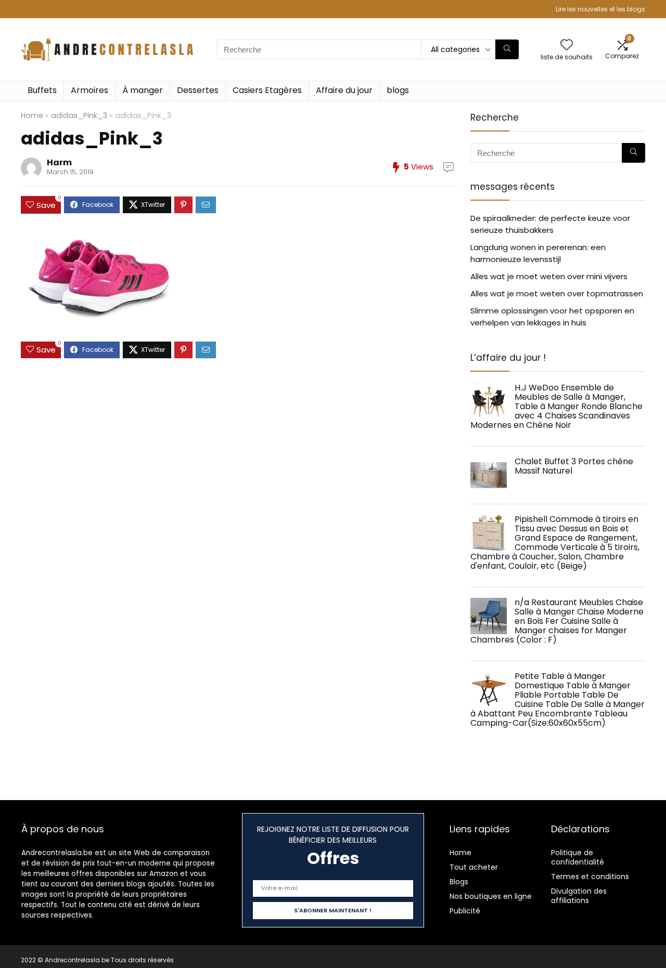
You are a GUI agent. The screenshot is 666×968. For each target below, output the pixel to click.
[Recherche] (507, 49)
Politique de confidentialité (577, 857)
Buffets (42, 90)
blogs (398, 90)
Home (32, 115)
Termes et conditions (590, 876)
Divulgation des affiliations (579, 896)
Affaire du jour (344, 90)
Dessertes (198, 90)
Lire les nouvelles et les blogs (600, 9)
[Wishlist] (566, 45)
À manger (142, 90)
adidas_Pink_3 (79, 115)
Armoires (89, 90)
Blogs (459, 882)
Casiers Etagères (267, 90)
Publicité (465, 911)
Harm (59, 162)
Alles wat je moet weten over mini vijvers (548, 276)
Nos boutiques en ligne (491, 896)
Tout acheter (474, 867)
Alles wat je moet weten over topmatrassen (556, 293)
